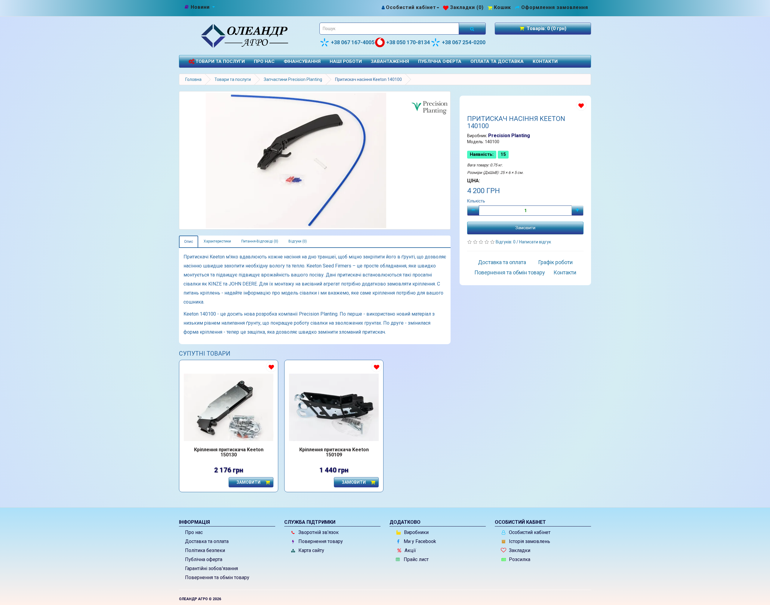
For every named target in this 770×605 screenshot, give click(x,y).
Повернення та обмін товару (509, 272)
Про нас (264, 61)
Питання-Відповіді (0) (259, 241)
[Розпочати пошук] (472, 29)
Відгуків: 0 (506, 241)
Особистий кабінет (529, 532)
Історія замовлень (529, 541)
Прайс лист (415, 559)
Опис (188, 241)
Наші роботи (346, 61)
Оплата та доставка (497, 61)
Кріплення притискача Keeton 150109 (334, 452)
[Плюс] (577, 210)
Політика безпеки (205, 550)
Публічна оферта (439, 61)
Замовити (525, 227)
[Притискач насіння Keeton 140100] (315, 160)
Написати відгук (535, 241)
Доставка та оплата (502, 262)
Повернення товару (320, 541)
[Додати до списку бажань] (581, 105)
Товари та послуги (219, 61)
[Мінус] (473, 210)
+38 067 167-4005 (352, 42)
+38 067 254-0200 (463, 42)
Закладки (519, 550)
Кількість (476, 201)
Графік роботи (555, 262)
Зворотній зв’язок (318, 532)
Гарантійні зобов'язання (211, 568)
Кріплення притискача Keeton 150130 (228, 452)
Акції (409, 550)
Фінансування (302, 61)
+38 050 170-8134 (408, 42)
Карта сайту (310, 550)
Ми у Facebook (419, 541)
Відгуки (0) (297, 241)
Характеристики (217, 241)
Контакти (545, 61)
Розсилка (519, 559)
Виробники (416, 532)
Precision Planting (509, 135)
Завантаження (390, 61)
